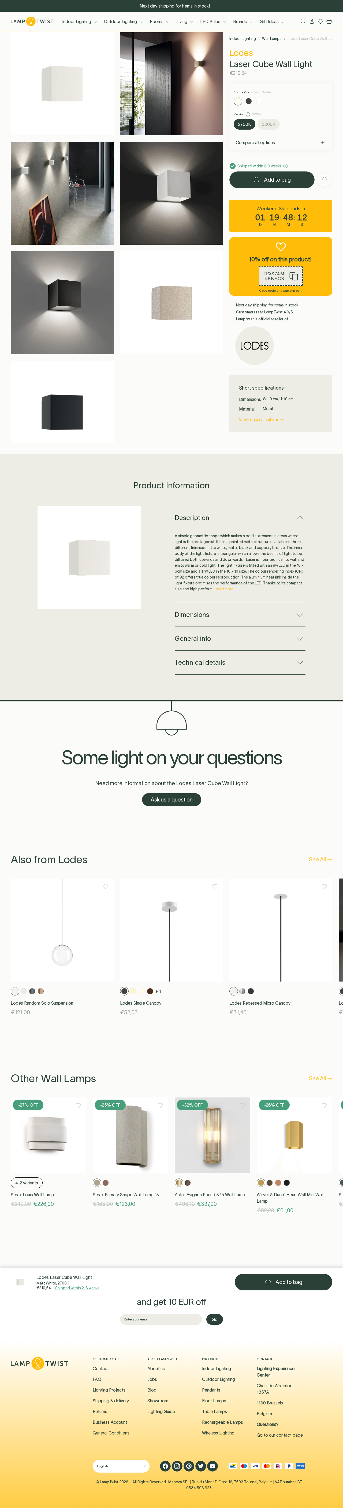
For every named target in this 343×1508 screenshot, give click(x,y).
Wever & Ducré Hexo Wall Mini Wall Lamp (290, 1197)
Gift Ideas (269, 21)
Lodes (241, 52)
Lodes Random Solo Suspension (42, 1003)
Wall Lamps (271, 38)
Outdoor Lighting (120, 21)
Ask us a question (172, 800)
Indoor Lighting (76, 21)
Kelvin (239, 114)
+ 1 (158, 991)
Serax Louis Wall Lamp (32, 1194)
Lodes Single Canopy (140, 1003)
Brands (240, 21)
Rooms (156, 21)
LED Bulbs (210, 21)
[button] (62, 83)
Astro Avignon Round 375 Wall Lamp (210, 1194)
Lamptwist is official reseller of (261, 319)
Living (181, 21)
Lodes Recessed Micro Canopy (259, 1003)
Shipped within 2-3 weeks (77, 1288)
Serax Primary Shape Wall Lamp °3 (126, 1194)
